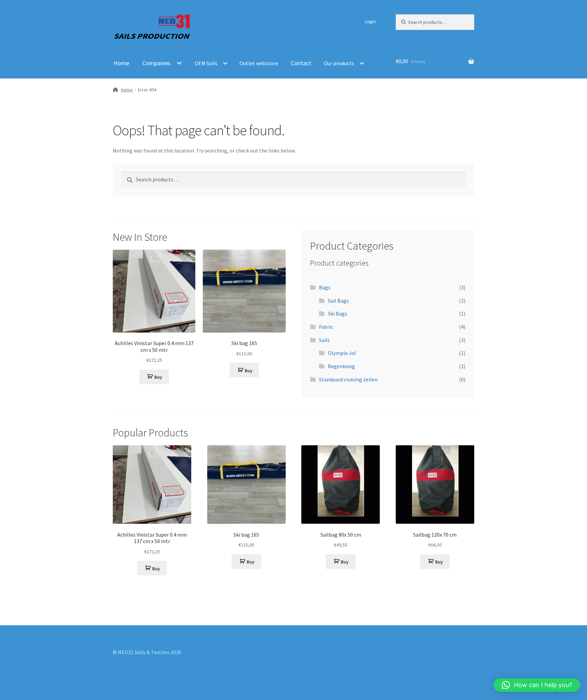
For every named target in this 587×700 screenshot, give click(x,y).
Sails (324, 340)
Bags (325, 287)
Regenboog (341, 366)
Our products (339, 63)
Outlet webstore (258, 63)
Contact (301, 63)
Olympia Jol (342, 352)
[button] (537, 685)
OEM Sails (206, 63)
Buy (158, 377)
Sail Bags (338, 300)
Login (370, 21)
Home (121, 63)
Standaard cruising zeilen (348, 379)
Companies (156, 63)
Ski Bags (337, 313)
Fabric (326, 326)
